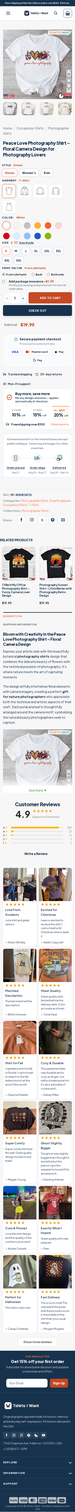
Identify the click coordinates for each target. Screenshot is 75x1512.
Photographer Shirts (34, 500)
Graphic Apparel (60, 500)
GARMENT (9, 180)
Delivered (59, 467)
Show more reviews (37, 1342)
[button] (8, 13)
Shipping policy (60, 424)
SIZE (5, 242)
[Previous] (9, 64)
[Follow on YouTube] (43, 1435)
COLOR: (8, 217)
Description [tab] (12, 616)
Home (7, 128)
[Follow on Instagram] (14, 1435)
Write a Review (36, 854)
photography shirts (33, 656)
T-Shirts (33, 505)
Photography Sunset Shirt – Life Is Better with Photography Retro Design (55, 590)
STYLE (6, 165)
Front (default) (16, 274)
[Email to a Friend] (63, 520)
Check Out (38, 310)
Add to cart (50, 298)
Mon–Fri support (19, 384)
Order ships (37, 467)
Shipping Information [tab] (20, 624)
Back (39, 274)
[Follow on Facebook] (6, 1435)
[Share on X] (42, 520)
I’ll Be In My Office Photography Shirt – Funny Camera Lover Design (16, 590)
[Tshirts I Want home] (24, 1405)
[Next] (65, 64)
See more (36, 790)
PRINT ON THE (12, 268)
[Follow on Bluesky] (36, 1435)
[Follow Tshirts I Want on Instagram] (31, 520)
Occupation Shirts (30, 128)
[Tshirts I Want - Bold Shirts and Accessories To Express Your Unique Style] (37, 13)
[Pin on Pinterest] (52, 520)
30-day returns (51, 374)
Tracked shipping (20, 374)
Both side (57, 274)
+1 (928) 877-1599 (15, 1449)
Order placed (16, 467)
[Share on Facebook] (21, 520)
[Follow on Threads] (21, 1435)
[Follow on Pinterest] (28, 1435)
